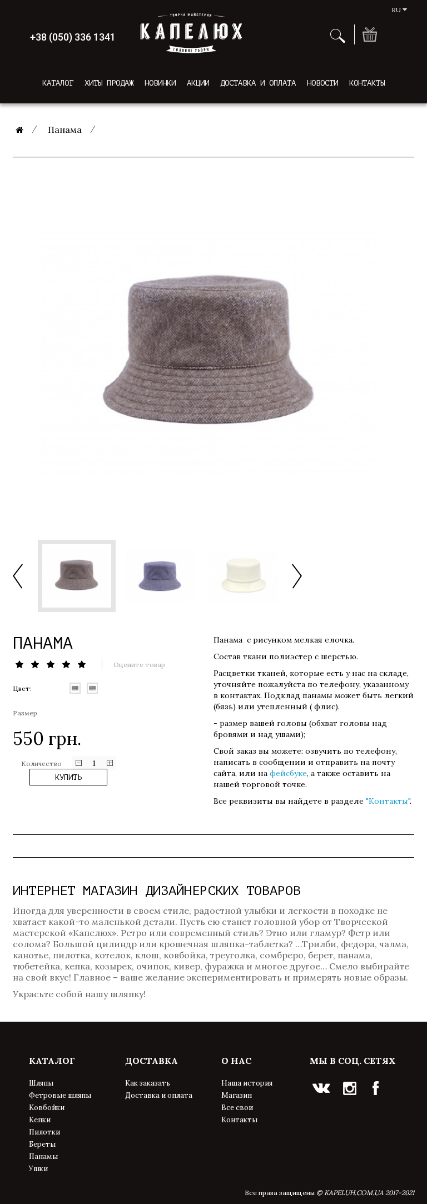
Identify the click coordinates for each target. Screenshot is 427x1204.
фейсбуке (288, 773)
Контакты (367, 83)
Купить (68, 777)
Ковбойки (46, 1107)
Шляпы (41, 1083)
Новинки (160, 83)
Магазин (236, 1095)
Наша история (246, 1083)
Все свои (237, 1107)
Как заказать (147, 1083)
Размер (25, 713)
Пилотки (44, 1132)
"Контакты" (388, 801)
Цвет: (22, 688)
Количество (41, 763)
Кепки (40, 1120)
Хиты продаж (109, 83)
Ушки (38, 1168)
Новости (322, 83)
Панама (65, 129)
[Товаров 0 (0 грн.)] (369, 34)
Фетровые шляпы (60, 1095)
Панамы (43, 1156)
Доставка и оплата (258, 83)
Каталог (57, 83)
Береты (42, 1144)
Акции (198, 83)
